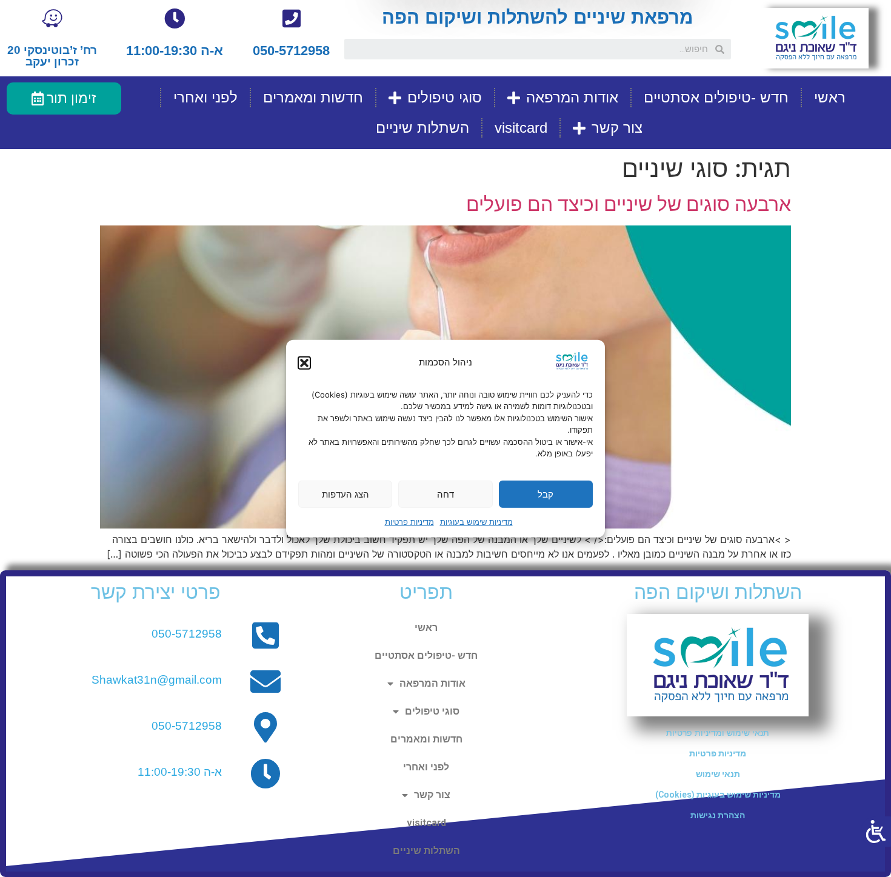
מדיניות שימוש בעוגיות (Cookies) (718, 794)
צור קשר (617, 127)
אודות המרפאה (572, 97)
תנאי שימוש (718, 774)
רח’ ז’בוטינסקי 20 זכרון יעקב (52, 56)
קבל (545, 493)
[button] (304, 362)
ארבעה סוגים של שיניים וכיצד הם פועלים (628, 204)
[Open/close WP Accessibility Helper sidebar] (876, 831)
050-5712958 (291, 50)
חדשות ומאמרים (313, 97)
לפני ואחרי (205, 97)
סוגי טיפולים (444, 97)
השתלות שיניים (422, 127)
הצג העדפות (345, 493)
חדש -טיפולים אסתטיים (716, 97)
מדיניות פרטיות (409, 522)
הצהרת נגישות (717, 815)
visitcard (521, 127)
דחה (445, 493)
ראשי (830, 97)
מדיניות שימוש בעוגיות (476, 522)
